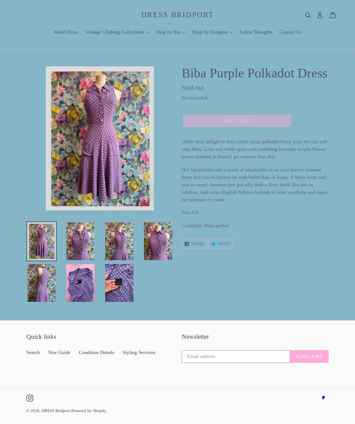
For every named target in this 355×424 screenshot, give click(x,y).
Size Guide (59, 352)
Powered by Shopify (88, 410)
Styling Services (139, 352)
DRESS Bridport (177, 15)
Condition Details (96, 352)
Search (33, 352)
